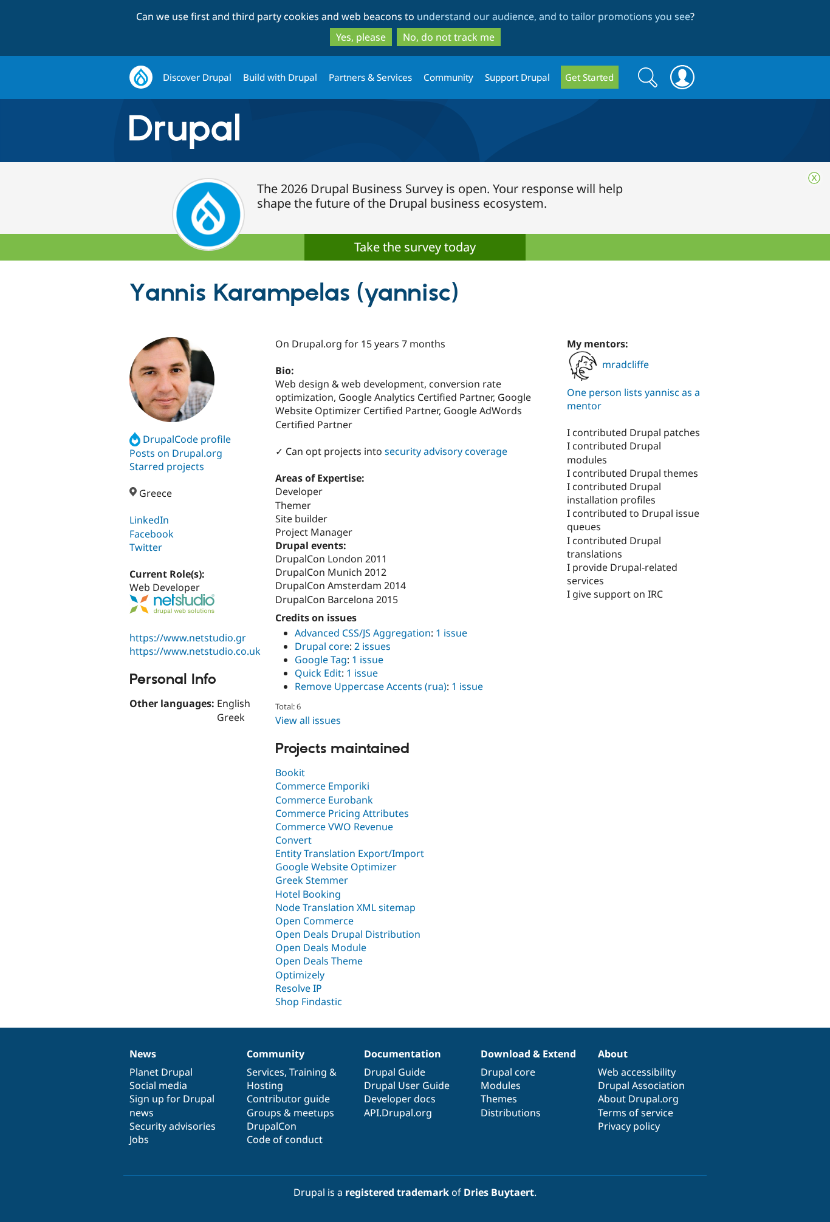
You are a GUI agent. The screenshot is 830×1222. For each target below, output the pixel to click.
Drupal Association (641, 1085)
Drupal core (322, 646)
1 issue (451, 633)
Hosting (265, 1085)
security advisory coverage (446, 451)
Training (308, 1072)
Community (448, 77)
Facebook (151, 534)
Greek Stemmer (311, 880)
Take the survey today (415, 247)
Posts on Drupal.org (175, 453)
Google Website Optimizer (336, 866)
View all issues (308, 720)
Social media (158, 1085)
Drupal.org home (141, 77)
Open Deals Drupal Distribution (347, 934)
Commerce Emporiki (322, 786)
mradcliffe (625, 364)
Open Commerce (314, 920)
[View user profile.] (171, 379)
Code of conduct (285, 1139)
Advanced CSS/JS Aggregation (363, 633)
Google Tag (321, 659)
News (142, 1053)
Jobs (139, 1139)
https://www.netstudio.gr (187, 637)
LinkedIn (149, 520)
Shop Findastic (308, 1001)
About (613, 1053)
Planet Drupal (161, 1072)
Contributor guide (288, 1098)
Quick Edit (318, 673)
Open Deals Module (320, 947)
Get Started (589, 77)
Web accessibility (637, 1072)
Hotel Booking (308, 894)
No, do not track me (449, 37)
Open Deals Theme (319, 961)
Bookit (290, 772)
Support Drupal (517, 77)
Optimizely (299, 974)
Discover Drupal (197, 77)
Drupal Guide (394, 1072)
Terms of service (635, 1112)
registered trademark (397, 1192)
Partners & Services (370, 77)
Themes (499, 1098)
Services (265, 1072)
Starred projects (166, 466)
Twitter (145, 547)
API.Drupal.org (398, 1112)
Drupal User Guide (407, 1085)
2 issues (372, 646)
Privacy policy (629, 1126)
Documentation (402, 1053)
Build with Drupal (280, 77)
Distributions (511, 1112)
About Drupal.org (638, 1098)
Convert (293, 840)
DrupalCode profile (187, 439)
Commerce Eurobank (324, 800)
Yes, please (361, 37)
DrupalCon (272, 1126)
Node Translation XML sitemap (345, 907)
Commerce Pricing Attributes (342, 813)
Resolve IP (298, 988)
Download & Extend (528, 1053)
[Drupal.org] (292, 131)
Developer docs (400, 1098)
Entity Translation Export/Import (349, 853)
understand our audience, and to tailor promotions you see (553, 16)
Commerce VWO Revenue (334, 826)
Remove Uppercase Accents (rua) (371, 686)
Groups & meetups (290, 1112)
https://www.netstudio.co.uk (195, 651)
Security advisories (172, 1126)
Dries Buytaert (499, 1192)
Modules (501, 1085)
